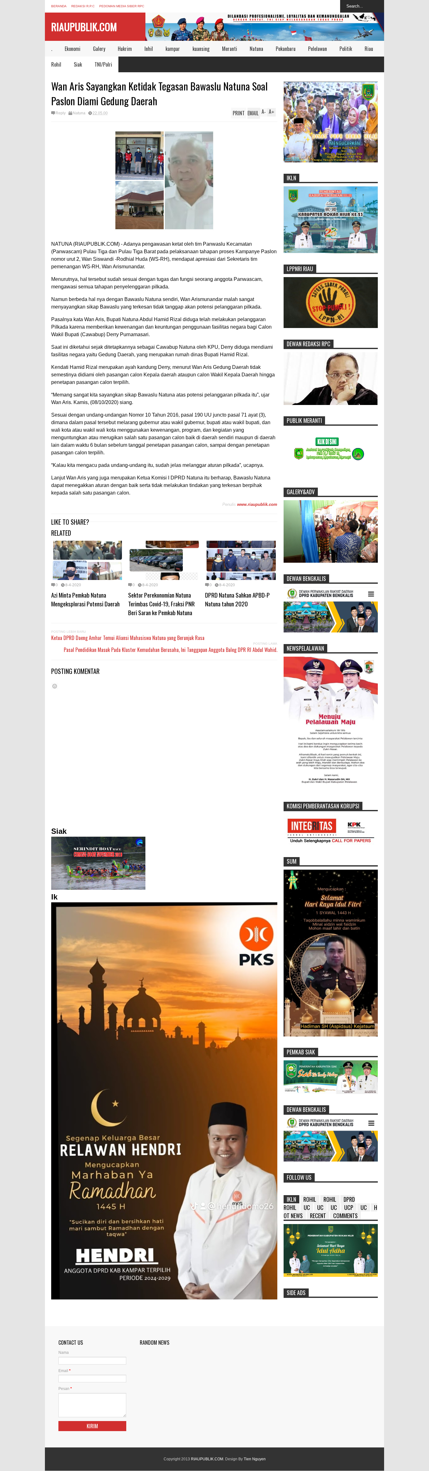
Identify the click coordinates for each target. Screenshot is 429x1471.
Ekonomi (72, 48)
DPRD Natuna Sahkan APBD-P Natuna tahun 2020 (237, 599)
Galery (99, 48)
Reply (61, 113)
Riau (369, 48)
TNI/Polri (103, 64)
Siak (78, 64)
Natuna (256, 48)
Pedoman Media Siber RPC (121, 6)
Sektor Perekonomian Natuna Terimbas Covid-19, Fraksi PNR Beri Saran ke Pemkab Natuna (161, 603)
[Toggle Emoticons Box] (54, 686)
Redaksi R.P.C (83, 6)
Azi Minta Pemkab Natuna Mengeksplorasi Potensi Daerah (85, 599)
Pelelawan (317, 48)
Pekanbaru (286, 48)
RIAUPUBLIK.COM (84, 26)
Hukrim (125, 48)
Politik (345, 48)
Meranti (229, 48)
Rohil (56, 64)
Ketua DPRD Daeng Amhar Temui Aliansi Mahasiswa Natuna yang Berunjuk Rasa (127, 638)
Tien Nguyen (255, 1459)
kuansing (201, 48)
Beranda (59, 6)
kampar (173, 48)
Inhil (148, 48)
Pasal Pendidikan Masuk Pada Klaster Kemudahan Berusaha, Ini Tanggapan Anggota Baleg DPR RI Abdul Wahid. (170, 649)
